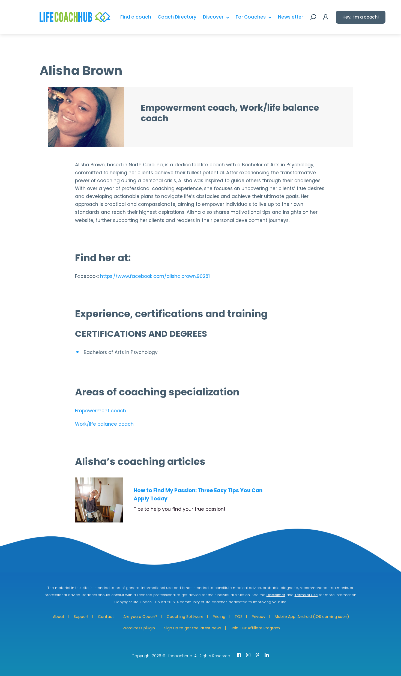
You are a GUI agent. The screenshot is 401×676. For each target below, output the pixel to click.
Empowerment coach (100, 410)
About (58, 616)
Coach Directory (177, 17)
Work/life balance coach (104, 424)
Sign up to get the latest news (193, 628)
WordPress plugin (138, 628)
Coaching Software (185, 616)
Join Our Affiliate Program (255, 628)
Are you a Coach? (140, 616)
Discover (213, 17)
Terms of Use (306, 594)
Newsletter (290, 17)
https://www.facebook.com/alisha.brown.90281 (155, 276)
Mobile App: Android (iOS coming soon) (312, 616)
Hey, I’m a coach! (360, 17)
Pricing (219, 616)
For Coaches (251, 17)
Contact (106, 616)
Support (81, 616)
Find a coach (135, 17)
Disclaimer (276, 594)
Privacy (258, 616)
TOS (239, 616)
